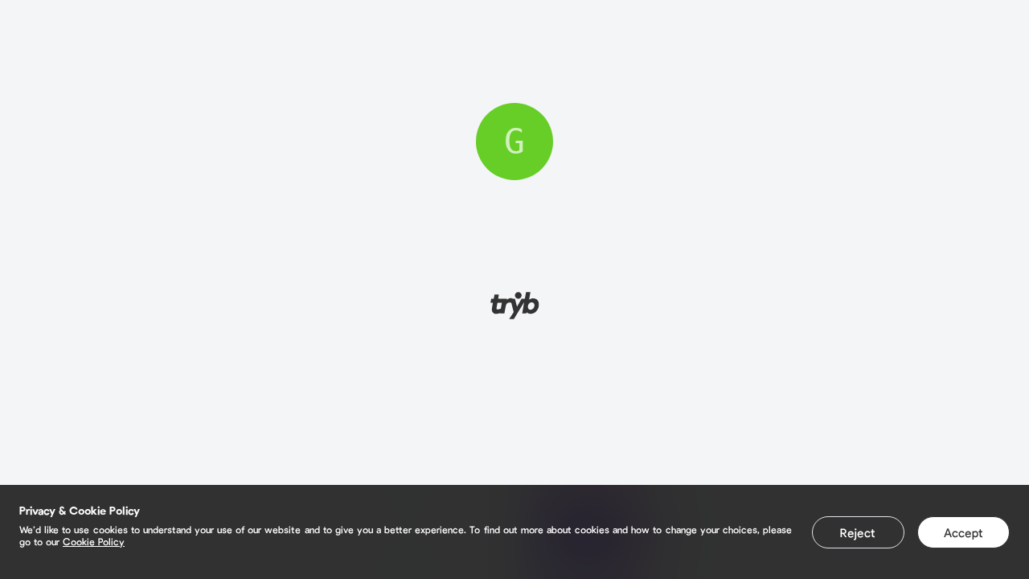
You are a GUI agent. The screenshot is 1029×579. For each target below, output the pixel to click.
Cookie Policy (94, 541)
